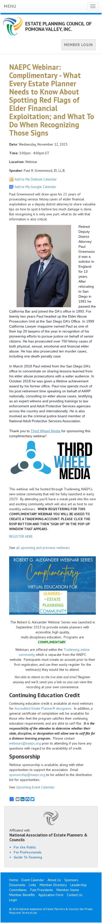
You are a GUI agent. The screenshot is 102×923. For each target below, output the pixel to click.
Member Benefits (22, 895)
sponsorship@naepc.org (27, 774)
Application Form (50, 895)
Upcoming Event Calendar (35, 787)
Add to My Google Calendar (35, 186)
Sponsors (71, 880)
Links (32, 885)
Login (13, 900)
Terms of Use (29, 913)
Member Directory (53, 885)
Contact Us (74, 895)
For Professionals (28, 852)
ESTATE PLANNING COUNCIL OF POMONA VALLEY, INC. (58, 26)
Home (13, 880)
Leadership (78, 885)
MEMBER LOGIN (78, 44)
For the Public (25, 847)
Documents (17, 885)
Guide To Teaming (28, 857)
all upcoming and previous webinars (43, 547)
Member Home (67, 890)
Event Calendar (33, 880)
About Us (54, 880)
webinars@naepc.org (25, 743)
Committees (18, 890)
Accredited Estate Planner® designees (43, 708)
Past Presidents (41, 890)
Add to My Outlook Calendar (36, 179)
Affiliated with (48, 835)
